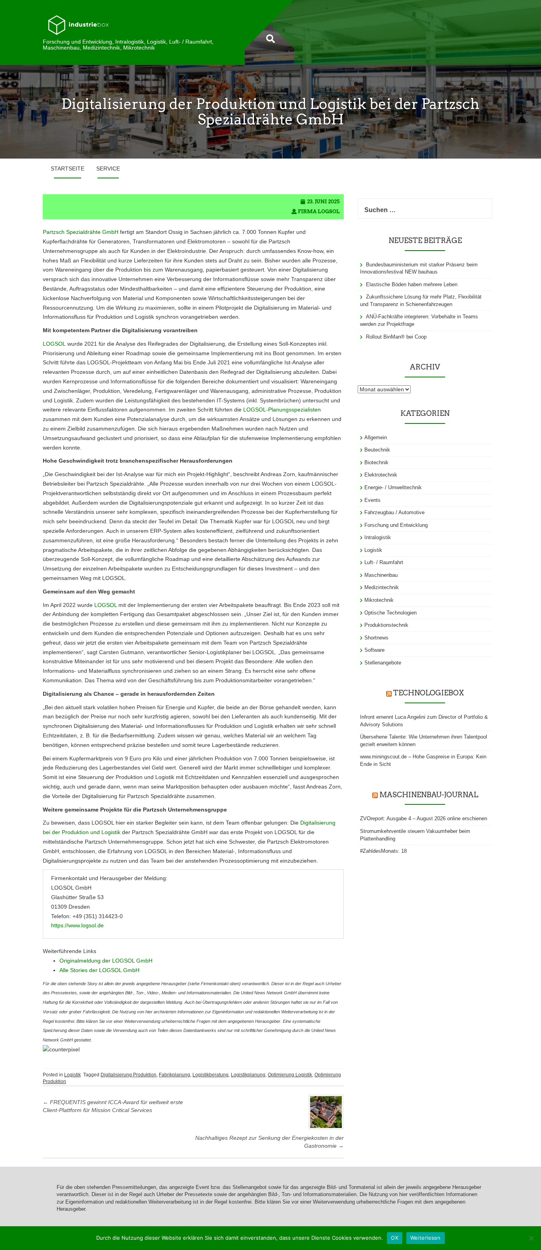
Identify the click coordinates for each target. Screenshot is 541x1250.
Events (372, 500)
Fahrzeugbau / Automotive (394, 512)
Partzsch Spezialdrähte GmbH (80, 232)
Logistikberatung (210, 1075)
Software (374, 650)
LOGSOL (54, 344)
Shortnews (376, 638)
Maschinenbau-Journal (428, 795)
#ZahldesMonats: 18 (383, 851)
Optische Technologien (390, 613)
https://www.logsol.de (77, 925)
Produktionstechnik (386, 625)
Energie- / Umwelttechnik (393, 487)
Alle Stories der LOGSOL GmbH (99, 970)
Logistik (72, 1075)
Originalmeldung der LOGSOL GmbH (105, 960)
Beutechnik (377, 450)
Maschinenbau (381, 575)
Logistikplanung (248, 1075)
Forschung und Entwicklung (396, 525)
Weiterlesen (425, 1238)
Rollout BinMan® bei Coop (396, 337)
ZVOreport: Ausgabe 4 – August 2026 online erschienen (423, 818)
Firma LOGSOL (319, 211)
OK (394, 1238)
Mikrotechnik (379, 600)
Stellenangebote (382, 663)
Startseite (67, 168)
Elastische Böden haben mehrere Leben (411, 284)
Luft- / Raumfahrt (383, 562)
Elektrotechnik (380, 475)
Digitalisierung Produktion (128, 1075)
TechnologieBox (428, 693)
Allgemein (375, 437)
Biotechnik (376, 462)
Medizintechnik (381, 587)
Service (108, 168)
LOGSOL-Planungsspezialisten (282, 409)
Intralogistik (377, 537)
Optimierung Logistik (290, 1075)
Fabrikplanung (174, 1075)
